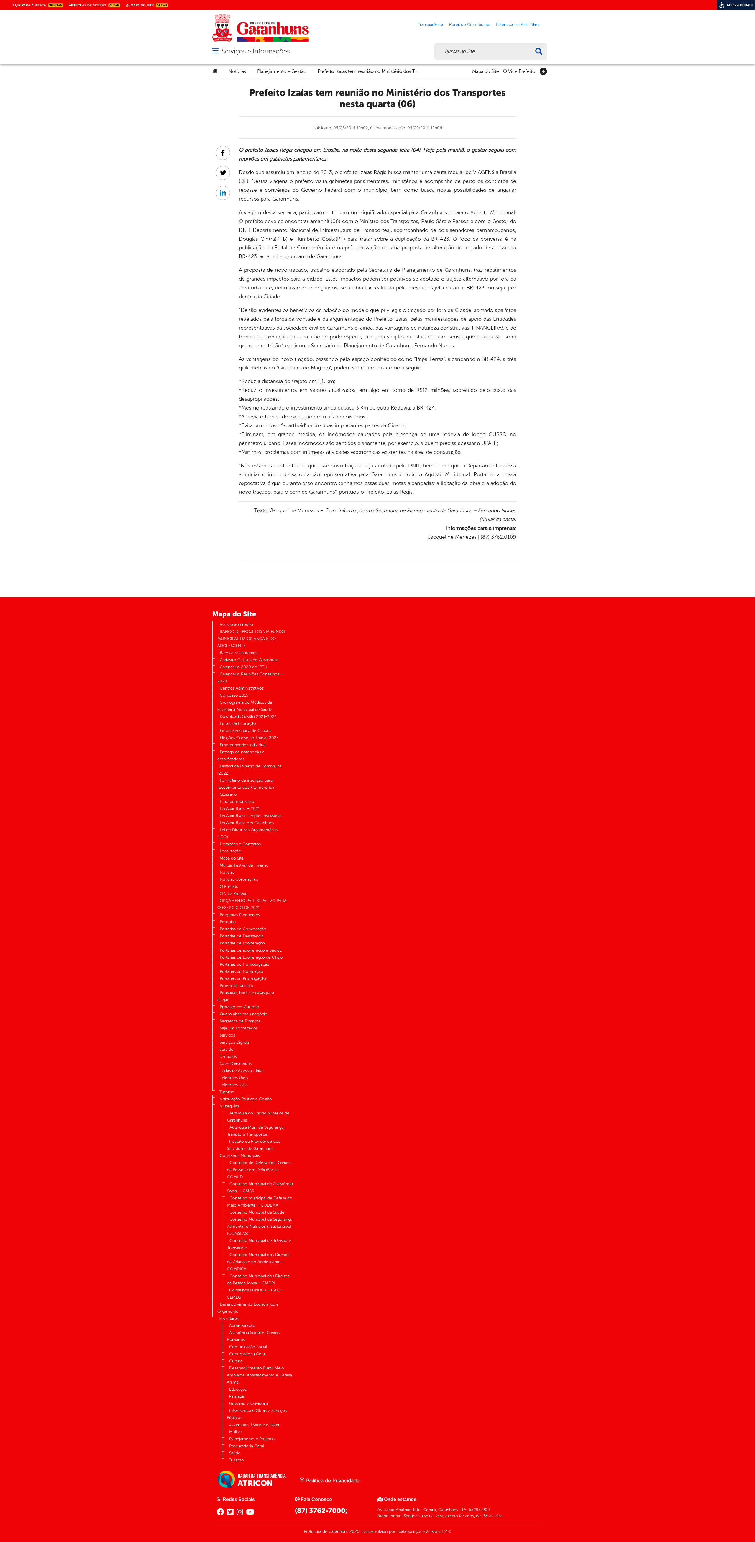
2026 (353, 1531)
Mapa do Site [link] (148, 5)
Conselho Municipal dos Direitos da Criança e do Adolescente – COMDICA (258, 1262)
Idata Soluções (411, 1531)
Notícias (237, 71)
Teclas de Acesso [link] (96, 5)
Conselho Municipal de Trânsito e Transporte (259, 1244)
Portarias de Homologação (245, 964)
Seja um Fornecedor (238, 1028)
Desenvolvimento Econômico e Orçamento (248, 1308)
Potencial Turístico (236, 985)
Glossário (228, 794)
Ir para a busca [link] (39, 5)
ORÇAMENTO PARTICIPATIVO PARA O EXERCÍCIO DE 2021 (252, 904)
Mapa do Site (485, 71)
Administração (242, 1325)
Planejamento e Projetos (252, 1439)
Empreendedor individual (243, 745)
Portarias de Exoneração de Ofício (251, 957)
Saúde (234, 1453)
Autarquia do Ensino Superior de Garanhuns (258, 1116)
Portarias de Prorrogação (243, 978)
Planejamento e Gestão (281, 71)
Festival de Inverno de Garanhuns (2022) (249, 769)
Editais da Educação (238, 723)
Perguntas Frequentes (240, 915)
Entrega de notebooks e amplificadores (241, 755)
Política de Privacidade (332, 1481)
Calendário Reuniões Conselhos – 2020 (250, 677)
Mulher (235, 1432)
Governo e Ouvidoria (248, 1403)
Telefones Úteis (234, 1078)
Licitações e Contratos (240, 844)
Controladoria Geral (247, 1354)
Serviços (227, 1035)
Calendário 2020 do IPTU (243, 667)
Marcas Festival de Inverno (244, 865)
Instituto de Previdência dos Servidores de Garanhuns (253, 1145)
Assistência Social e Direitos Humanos (253, 1336)
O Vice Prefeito (519, 71)
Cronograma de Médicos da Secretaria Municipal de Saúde (244, 706)
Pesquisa (228, 922)
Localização (230, 851)
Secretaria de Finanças (240, 1021)
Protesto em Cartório (239, 1007)
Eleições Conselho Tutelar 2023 (249, 738)
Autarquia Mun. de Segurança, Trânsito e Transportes (255, 1131)
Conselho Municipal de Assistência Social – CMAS (260, 1187)
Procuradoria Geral (246, 1446)
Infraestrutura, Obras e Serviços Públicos (257, 1414)
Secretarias (229, 1318)
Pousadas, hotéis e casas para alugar (245, 996)
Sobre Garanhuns (236, 1063)
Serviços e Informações (255, 51)
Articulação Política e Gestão (246, 1099)
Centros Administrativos (242, 688)
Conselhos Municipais (240, 1155)
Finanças (237, 1396)
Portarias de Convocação (243, 929)
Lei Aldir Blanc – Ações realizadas (250, 815)
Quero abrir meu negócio (243, 1014)
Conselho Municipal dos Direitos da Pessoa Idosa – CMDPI (258, 1279)
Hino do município (237, 801)
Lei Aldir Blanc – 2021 (240, 808)
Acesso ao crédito (236, 624)
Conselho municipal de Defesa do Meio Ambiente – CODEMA (259, 1201)
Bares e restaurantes (238, 653)
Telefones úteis (233, 1085)
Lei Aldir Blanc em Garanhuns (247, 823)
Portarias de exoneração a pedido (251, 950)
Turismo (226, 1092)
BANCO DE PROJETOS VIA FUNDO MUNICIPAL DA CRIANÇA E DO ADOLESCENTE (251, 638)
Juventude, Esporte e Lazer (254, 1424)
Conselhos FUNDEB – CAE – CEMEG (255, 1293)
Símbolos (228, 1056)
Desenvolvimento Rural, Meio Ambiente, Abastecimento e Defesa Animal (259, 1375)
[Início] (215, 71)
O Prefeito (229, 886)
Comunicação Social (248, 1347)
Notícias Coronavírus (239, 879)
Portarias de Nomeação (241, 971)
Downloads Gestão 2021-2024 (248, 716)
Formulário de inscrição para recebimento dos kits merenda (245, 784)
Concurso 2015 (234, 695)
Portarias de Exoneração (242, 943)
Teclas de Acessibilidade (242, 1070)
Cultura (235, 1361)
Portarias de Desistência (241, 936)
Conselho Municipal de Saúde (256, 1212)
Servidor (227, 1049)
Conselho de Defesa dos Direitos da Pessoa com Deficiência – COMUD (258, 1169)
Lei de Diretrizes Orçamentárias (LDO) (247, 833)
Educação (238, 1389)
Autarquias (229, 1106)
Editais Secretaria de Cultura (245, 731)
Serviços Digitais (234, 1042)
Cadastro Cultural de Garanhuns (249, 660)
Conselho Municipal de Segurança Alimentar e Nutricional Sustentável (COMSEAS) (259, 1226)
